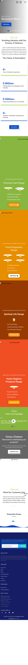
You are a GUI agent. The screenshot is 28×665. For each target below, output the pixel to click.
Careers (2, 578)
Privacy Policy (4, 587)
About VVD (3, 567)
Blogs (2, 570)
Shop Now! (6, 24)
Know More (14, 127)
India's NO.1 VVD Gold (8, 16)
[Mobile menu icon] (25, 2)
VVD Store (13, 205)
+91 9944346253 (4, 606)
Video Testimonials (5, 574)
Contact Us (3, 580)
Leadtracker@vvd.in (5, 604)
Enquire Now (14, 452)
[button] (8, 30)
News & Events (4, 576)
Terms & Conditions (5, 589)
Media (2, 572)
